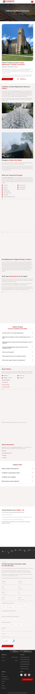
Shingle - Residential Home (7, 605)
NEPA (9, 93)
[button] (32, 2)
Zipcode (19, 597)
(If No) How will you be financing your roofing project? (10, 616)
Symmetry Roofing (17, 91)
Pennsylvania (4, 447)
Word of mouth (5, 624)
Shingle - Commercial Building (7, 607)
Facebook (19, 624)
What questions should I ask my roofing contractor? (14, 356)
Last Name (20, 581)
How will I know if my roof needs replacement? (12, 333)
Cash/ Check (5, 618)
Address (3, 592)
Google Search (12, 624)
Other (16, 618)
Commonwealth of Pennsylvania (16, 447)
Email (19, 586)
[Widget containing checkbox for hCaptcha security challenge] (9, 641)
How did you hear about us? (6, 622)
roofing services (27, 69)
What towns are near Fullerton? (10, 481)
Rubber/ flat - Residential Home (19, 605)
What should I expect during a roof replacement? (13, 360)
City (18, 592)
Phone (3, 586)
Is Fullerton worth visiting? (9, 477)
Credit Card (11, 618)
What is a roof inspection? (8, 352)
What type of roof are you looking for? (8, 603)
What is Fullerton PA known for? (10, 468)
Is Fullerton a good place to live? (11, 473)
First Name (3, 581)
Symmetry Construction (6, 69)
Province (3, 597)
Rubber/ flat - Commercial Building (20, 607)
